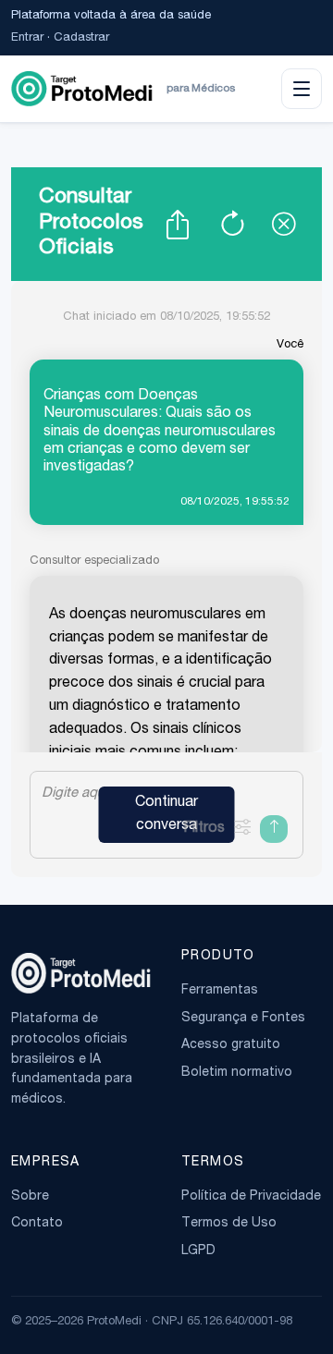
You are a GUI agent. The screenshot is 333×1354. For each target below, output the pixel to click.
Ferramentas (219, 990)
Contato (37, 1223)
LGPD (198, 1251)
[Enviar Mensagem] (274, 829)
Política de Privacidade (251, 1196)
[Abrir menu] (301, 88)
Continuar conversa (166, 815)
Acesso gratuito (230, 1045)
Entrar (27, 38)
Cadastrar (81, 38)
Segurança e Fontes (243, 1018)
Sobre (30, 1196)
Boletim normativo (236, 1073)
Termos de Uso (229, 1223)
